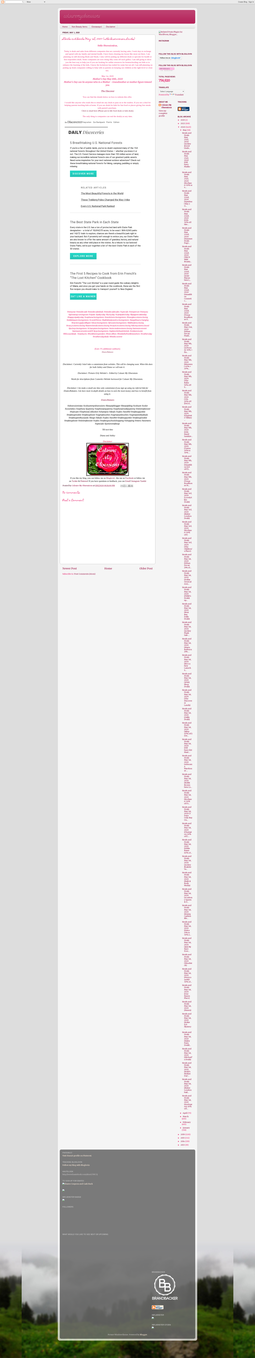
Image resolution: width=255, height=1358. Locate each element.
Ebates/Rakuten (107, 352)
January (186, 1128)
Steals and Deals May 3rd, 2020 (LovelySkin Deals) (187, 495)
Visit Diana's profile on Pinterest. (77, 1156)
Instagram (135, 481)
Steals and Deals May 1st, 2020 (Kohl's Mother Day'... (186, 1069)
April (185, 1113)
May (185, 130)
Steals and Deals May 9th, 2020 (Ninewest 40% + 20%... (187, 362)
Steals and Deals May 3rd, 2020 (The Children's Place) (187, 544)
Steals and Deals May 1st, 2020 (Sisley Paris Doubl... (186, 1038)
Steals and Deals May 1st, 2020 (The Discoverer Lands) (187, 697)
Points (109, 122)
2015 (183, 1138)
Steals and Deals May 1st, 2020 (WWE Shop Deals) (186, 680)
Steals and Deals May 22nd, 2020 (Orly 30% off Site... (186, 217)
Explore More (83, 256)
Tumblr (143, 481)
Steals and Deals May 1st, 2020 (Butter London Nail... (187, 1085)
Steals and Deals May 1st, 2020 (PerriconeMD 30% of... (187, 975)
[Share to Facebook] (129, 486)
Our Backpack (99, 122)
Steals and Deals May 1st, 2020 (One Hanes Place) (186, 991)
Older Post (146, 568)
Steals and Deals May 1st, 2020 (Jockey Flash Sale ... (186, 628)
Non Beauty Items (79, 27)
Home (65, 27)
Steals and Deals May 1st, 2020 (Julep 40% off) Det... (187, 729)
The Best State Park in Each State (94, 222)
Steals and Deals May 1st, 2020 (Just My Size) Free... (186, 944)
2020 (183, 127)
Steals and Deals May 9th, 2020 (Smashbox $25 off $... (187, 462)
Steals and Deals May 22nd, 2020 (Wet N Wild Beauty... (186, 254)
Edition (116, 122)
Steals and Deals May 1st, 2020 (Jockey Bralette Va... (186, 862)
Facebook (129, 478)
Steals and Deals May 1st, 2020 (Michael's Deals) (187, 1054)
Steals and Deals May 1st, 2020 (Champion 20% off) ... (187, 829)
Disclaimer (110, 27)
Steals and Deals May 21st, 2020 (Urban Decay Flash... (187, 329)
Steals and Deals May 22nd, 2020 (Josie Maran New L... (186, 272)
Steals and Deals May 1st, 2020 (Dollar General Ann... (186, 577)
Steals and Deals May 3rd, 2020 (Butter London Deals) (187, 511)
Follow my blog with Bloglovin (76, 1165)
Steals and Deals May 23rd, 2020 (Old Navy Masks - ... (186, 160)
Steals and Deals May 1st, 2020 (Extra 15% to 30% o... (186, 928)
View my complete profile (163, 113)
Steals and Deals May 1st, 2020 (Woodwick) (187, 959)
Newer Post (69, 568)
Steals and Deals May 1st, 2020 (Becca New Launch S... (186, 662)
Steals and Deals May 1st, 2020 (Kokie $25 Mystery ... (186, 1021)
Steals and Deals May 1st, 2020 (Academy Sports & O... (187, 895)
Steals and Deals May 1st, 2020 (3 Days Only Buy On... (187, 813)
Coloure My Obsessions (166, 106)
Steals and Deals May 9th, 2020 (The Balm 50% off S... (187, 379)
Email (127, 481)
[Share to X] (127, 486)
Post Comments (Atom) (84, 574)
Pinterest (84, 481)
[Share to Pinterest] (132, 486)
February (187, 1122)
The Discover (107, 91)
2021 (183, 123)
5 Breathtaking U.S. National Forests (96, 143)
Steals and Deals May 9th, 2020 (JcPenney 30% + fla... (187, 345)
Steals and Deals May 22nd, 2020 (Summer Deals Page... (187, 235)
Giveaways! (97, 27)
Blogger (143, 1335)
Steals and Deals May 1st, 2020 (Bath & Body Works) (186, 879)
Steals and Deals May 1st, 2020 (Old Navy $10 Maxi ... (187, 745)
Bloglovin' (110, 478)
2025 (183, 120)
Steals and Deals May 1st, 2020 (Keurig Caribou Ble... (186, 911)
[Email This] (121, 486)
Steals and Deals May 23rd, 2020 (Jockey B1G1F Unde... (186, 140)
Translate (179, 95)
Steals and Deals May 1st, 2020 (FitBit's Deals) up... (186, 593)
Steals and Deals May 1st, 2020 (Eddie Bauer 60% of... (187, 846)
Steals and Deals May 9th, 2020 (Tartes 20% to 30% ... (187, 446)
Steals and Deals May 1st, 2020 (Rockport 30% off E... (187, 797)
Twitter (75, 481)
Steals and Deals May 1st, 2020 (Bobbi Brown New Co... (187, 780)
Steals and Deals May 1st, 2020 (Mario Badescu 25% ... (187, 645)
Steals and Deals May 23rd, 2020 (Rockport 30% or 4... (187, 180)
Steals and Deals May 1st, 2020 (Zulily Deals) (186, 714)
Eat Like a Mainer (83, 296)
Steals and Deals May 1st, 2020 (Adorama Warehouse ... (187, 763)
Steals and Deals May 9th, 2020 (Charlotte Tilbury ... (187, 413)
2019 (183, 1134)
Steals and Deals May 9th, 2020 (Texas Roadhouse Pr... (187, 479)
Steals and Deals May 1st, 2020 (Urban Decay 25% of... (186, 561)
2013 (183, 1145)
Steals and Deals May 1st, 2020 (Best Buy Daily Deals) (186, 611)
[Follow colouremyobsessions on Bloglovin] (170, 59)
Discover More (83, 173)
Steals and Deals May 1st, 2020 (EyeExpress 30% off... (187, 1102)
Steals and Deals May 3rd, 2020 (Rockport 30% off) (187, 528)
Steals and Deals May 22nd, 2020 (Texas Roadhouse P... (187, 311)
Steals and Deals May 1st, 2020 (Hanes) (186, 1006)
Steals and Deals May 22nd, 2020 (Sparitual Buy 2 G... (187, 198)
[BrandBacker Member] (165, 1300)
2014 (183, 1141)
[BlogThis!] (124, 486)
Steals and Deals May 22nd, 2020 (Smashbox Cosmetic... (187, 292)
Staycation (86, 122)
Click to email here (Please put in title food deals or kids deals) (107, 111)
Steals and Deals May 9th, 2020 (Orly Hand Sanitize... (187, 429)
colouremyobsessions (82, 16)
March (186, 1116)
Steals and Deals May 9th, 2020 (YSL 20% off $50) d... (187, 397)
